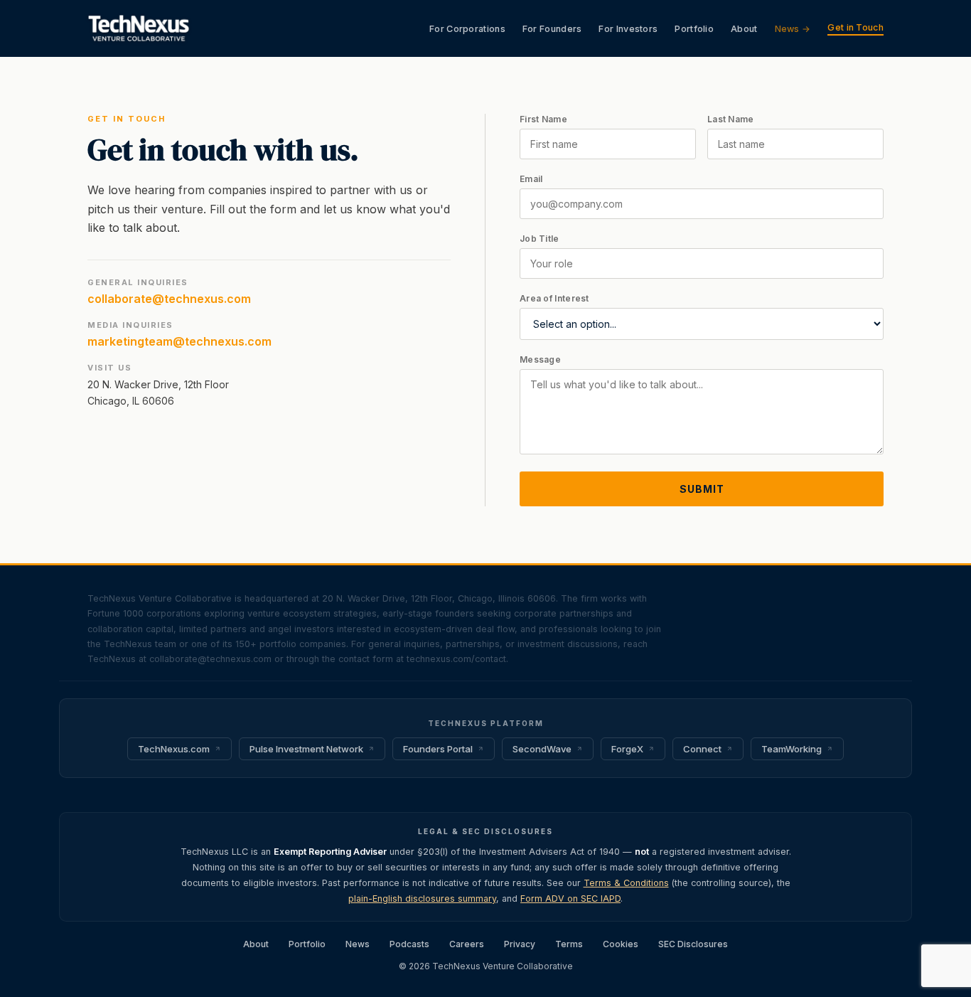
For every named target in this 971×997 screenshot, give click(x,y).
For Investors (628, 28)
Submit (702, 489)
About (744, 28)
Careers (466, 944)
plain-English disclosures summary (422, 898)
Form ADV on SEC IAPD (570, 898)
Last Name (730, 119)
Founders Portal (438, 749)
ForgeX (627, 749)
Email (531, 179)
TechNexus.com (174, 749)
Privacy (519, 944)
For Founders (552, 28)
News (357, 944)
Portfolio (694, 28)
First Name (543, 119)
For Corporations (467, 28)
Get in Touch (855, 27)
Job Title (539, 238)
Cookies (620, 944)
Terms (569, 944)
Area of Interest (554, 298)
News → (793, 28)
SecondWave (542, 749)
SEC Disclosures (693, 944)
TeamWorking (791, 749)
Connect (702, 749)
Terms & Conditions (626, 883)
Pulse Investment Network (306, 749)
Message (540, 359)
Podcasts (409, 944)
